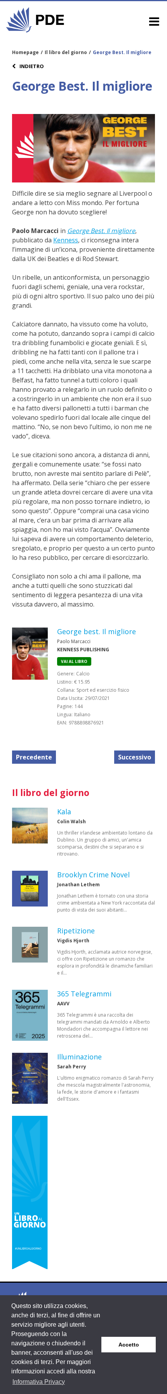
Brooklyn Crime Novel (93, 874)
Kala (64, 811)
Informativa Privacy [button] (38, 1381)
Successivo (134, 757)
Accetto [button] (128, 1344)
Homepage (25, 52)
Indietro (31, 66)
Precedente (34, 757)
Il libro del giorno (66, 52)
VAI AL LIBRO (74, 661)
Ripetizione (76, 930)
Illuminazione (79, 1056)
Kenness (65, 240)
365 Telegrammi (84, 993)
